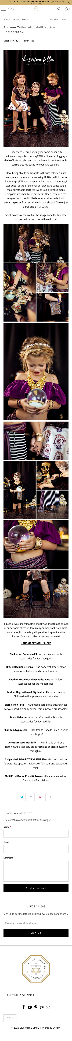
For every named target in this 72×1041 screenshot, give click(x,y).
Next (64, 19)
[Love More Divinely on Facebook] (23, 1007)
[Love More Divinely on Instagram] (42, 1007)
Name (7, 827)
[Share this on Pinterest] (40, 797)
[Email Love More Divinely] (48, 1007)
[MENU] (2, 8)
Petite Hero (43, 679)
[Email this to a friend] (49, 797)
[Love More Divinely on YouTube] (29, 1007)
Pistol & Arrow (33, 776)
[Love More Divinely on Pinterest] (35, 1007)
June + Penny (25, 667)
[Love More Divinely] (36, 8)
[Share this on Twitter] (22, 797)
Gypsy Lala (21, 730)
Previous (54, 19)
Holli (46, 177)
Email (7, 842)
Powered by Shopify (50, 1027)
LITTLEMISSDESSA (35, 759)
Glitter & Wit (30, 742)
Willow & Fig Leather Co (35, 692)
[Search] (59, 8)
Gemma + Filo (30, 654)
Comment (9, 857)
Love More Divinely (29, 1027)
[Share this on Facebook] (31, 797)
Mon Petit (18, 705)
